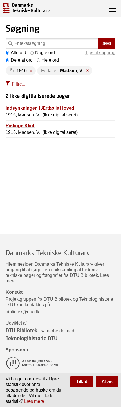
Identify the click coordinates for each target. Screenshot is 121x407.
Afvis (107, 381)
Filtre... (18, 84)
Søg (106, 43)
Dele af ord (22, 60)
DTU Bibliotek (21, 330)
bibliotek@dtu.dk (22, 311)
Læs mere (34, 401)
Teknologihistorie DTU (31, 338)
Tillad (82, 381)
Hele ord (50, 60)
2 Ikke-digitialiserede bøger (38, 96)
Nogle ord (45, 52)
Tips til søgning (100, 52)
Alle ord (18, 52)
